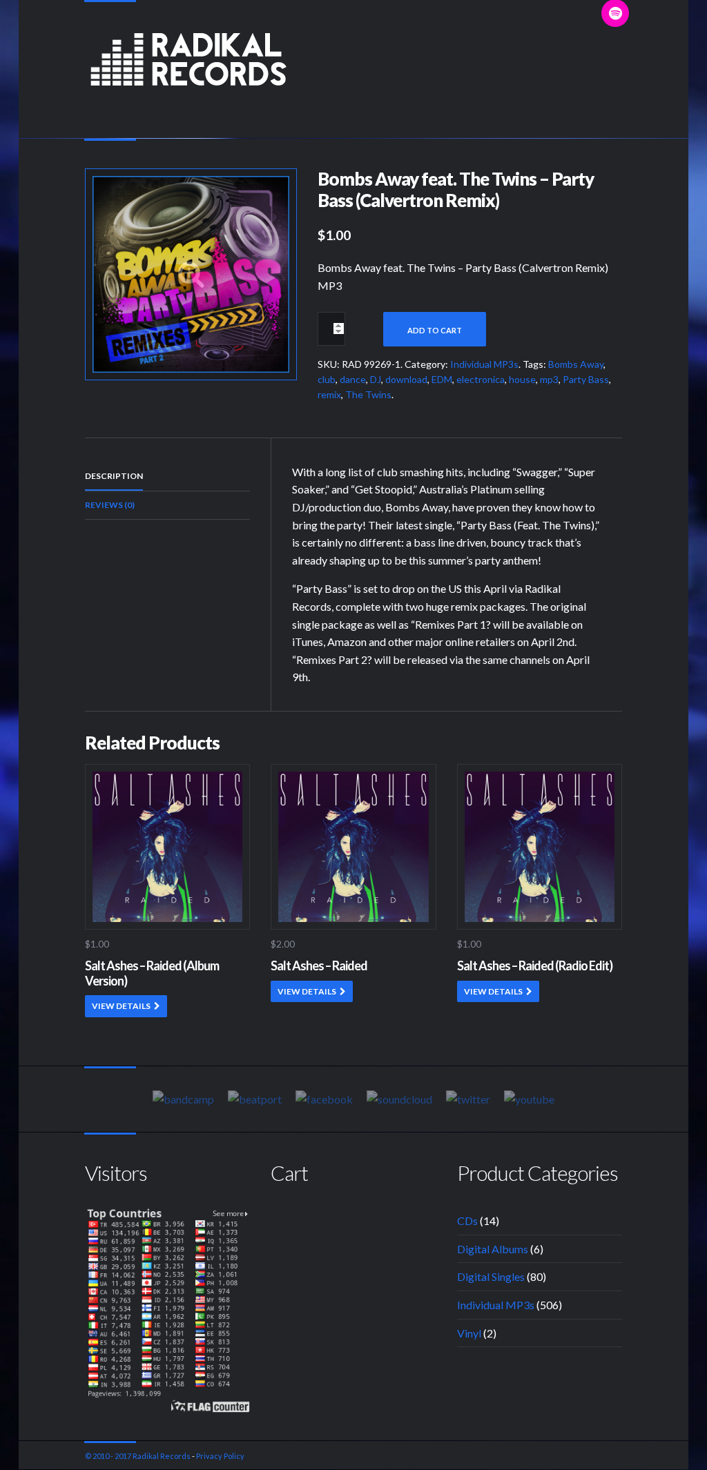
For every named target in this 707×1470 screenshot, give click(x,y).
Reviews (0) (110, 505)
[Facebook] (324, 1098)
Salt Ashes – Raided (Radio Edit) (534, 965)
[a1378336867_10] (191, 272)
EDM (442, 379)
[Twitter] (468, 1098)
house (522, 379)
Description (114, 476)
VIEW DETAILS (121, 1006)
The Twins (368, 394)
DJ (375, 379)
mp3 (549, 379)
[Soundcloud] (399, 1098)
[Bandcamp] (183, 1098)
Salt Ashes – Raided (319, 965)
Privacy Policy (220, 1455)
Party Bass (586, 379)
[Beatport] (255, 1098)
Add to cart (434, 330)
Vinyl (469, 1333)
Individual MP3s (484, 364)
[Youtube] (529, 1098)
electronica (480, 379)
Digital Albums (492, 1248)
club (327, 379)
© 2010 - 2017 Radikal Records (138, 1455)
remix (329, 394)
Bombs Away (575, 364)
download (406, 379)
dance (353, 379)
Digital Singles (491, 1276)
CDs (467, 1220)
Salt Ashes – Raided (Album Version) (152, 973)
